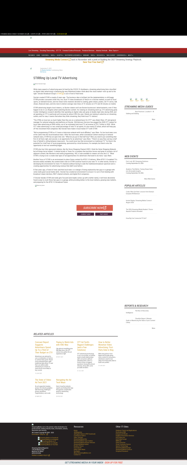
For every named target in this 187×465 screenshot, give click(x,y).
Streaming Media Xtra (80, 439)
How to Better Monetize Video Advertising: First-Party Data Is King (105, 346)
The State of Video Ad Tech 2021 (43, 381)
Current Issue (85, 214)
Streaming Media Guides (81, 444)
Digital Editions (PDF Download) (84, 434)
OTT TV (58, 50)
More (153, 119)
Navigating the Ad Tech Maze (63, 381)
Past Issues (104, 214)
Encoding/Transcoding (47, 50)
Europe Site (34, 34)
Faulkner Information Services (125, 436)
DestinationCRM (121, 432)
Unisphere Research (122, 451)
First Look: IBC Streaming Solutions (137, 161)
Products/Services (88, 50)
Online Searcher (120, 442)
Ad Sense (43, 72)
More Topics (113, 50)
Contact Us (77, 455)
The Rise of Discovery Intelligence (137, 312)
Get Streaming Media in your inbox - (93, 462)
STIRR (59, 94)
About (130, 55)
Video (92, 55)
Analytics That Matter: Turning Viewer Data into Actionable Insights (139, 170)
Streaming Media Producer (124, 449)
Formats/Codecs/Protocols (72, 50)
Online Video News (79, 449)
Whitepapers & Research (72, 55)
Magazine (78, 432)
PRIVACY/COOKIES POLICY (40, 455)
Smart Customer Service (123, 444)
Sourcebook (61, 34)
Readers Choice (79, 446)
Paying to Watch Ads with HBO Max (64, 343)
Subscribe (45, 55)
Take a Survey (110, 55)
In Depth (59, 55)
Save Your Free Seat (92, 62)
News (52, 55)
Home (38, 55)
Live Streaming (33, 50)
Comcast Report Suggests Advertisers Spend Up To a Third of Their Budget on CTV (43, 347)
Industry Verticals (101, 50)
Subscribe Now (93, 208)
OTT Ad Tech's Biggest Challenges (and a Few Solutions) (85, 346)
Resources (100, 55)
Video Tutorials (78, 437)
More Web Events (149, 179)
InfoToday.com (120, 437)
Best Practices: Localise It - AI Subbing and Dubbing (140, 113)
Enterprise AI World (121, 434)
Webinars (86, 55)
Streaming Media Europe (123, 448)
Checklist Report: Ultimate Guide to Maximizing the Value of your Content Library (140, 320)
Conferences (121, 55)
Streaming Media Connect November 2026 (14, 34)
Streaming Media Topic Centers (83, 441)
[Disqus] (75, 249)
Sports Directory (47, 34)
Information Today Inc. (39, 434)
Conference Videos (80, 436)
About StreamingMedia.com (82, 453)
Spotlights (77, 451)
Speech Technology (122, 446)
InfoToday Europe (121, 439)
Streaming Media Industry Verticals (84, 442)
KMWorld (118, 441)
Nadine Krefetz (46, 70)
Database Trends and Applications (126, 430)
